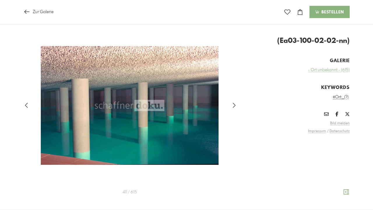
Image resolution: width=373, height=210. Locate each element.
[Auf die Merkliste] (287, 12)
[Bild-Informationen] (346, 192)
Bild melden (340, 123)
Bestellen (332, 12)
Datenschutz (340, 131)
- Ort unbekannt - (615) (329, 70)
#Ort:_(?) (341, 97)
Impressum (317, 131)
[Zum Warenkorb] (300, 12)
